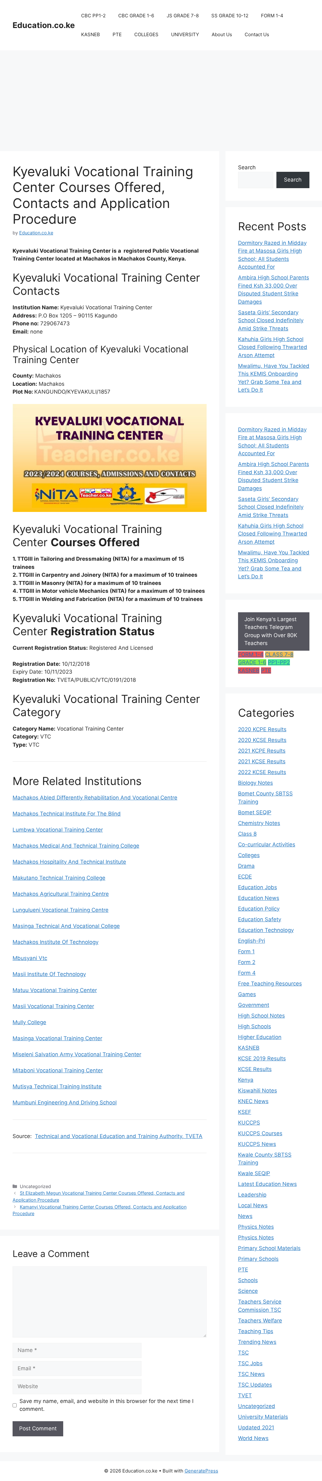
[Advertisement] (161, 97)
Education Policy (259, 909)
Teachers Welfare (260, 1320)
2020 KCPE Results (262, 729)
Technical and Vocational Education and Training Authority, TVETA (119, 1136)
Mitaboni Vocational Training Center (58, 1070)
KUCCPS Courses (260, 1133)
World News (253, 1438)
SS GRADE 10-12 (229, 16)
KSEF (244, 1112)
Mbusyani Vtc (30, 958)
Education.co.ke (44, 25)
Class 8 (247, 834)
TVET (245, 1395)
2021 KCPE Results (262, 751)
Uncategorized (256, 1406)
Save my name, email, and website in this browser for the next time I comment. (106, 1405)
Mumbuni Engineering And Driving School (65, 1102)
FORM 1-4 (272, 16)
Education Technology (266, 930)
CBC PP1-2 (93, 16)
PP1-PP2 (279, 662)
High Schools (254, 1026)
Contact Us (257, 34)
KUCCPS (249, 1122)
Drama (246, 866)
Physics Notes (256, 1227)
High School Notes (261, 1016)
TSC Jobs (250, 1363)
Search (247, 167)
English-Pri (251, 941)
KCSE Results (255, 1069)
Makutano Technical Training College (59, 878)
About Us (222, 34)
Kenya (245, 1080)
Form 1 (246, 951)
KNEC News (253, 1101)
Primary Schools (258, 1259)
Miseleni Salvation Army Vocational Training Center (77, 1054)
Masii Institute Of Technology (49, 974)
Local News (253, 1205)
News (245, 1216)
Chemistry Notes (259, 823)
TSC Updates (255, 1385)
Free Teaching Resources (270, 983)
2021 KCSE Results (262, 761)
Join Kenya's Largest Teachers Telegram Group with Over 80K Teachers (270, 631)
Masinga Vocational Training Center (57, 1038)
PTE (117, 34)
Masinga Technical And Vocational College (66, 926)
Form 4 (247, 973)
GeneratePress (201, 1471)
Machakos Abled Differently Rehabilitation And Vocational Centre (95, 797)
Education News (258, 898)
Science (248, 1291)
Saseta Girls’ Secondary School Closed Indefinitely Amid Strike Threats (270, 320)
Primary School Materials (269, 1248)
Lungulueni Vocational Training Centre (60, 910)
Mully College (29, 1022)
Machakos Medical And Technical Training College (76, 846)
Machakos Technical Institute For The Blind (67, 814)
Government (253, 1005)
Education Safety (259, 919)
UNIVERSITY (185, 34)
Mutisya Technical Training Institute (57, 1086)
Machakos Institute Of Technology (55, 942)
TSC (243, 1352)
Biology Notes (255, 783)
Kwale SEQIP (254, 1173)
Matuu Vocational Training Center (55, 990)
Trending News (257, 1342)
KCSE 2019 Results (262, 1058)
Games (247, 994)
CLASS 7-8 (279, 654)
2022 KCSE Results (262, 772)
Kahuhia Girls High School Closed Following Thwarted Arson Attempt (272, 347)
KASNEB (90, 34)
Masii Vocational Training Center (53, 1006)
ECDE (245, 876)
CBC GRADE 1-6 (136, 16)
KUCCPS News (257, 1144)
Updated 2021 (256, 1427)
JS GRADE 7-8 (183, 16)
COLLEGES (146, 34)
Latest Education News (267, 1184)
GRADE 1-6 (252, 662)
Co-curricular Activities (266, 844)
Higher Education (259, 1037)
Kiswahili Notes (257, 1090)
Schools (248, 1280)
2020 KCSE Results (262, 740)
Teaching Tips (255, 1331)
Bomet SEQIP (254, 812)
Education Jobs (257, 887)
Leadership (252, 1195)
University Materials (263, 1417)
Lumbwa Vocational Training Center (58, 830)
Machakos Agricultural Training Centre (61, 894)
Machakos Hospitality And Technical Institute (69, 862)
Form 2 (246, 962)
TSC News (251, 1374)
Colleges (249, 855)
